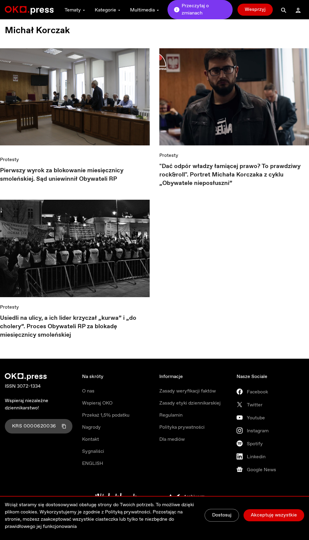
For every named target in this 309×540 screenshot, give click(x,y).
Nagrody (91, 427)
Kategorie (105, 10)
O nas (88, 391)
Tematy (73, 10)
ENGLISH (92, 463)
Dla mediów (172, 439)
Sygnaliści (93, 451)
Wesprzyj (255, 9)
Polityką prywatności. (128, 512)
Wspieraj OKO (97, 403)
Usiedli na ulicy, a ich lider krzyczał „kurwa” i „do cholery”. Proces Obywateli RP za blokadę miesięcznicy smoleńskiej (68, 326)
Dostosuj (221, 515)
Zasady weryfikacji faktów (187, 391)
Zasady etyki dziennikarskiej (190, 403)
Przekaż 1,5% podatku (105, 415)
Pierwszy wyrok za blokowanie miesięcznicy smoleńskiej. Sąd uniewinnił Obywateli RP (61, 175)
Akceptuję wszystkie (274, 515)
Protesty (9, 160)
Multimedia (142, 10)
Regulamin (171, 415)
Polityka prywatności (182, 427)
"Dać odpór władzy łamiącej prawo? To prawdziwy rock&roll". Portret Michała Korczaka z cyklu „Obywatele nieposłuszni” (230, 174)
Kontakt (90, 439)
